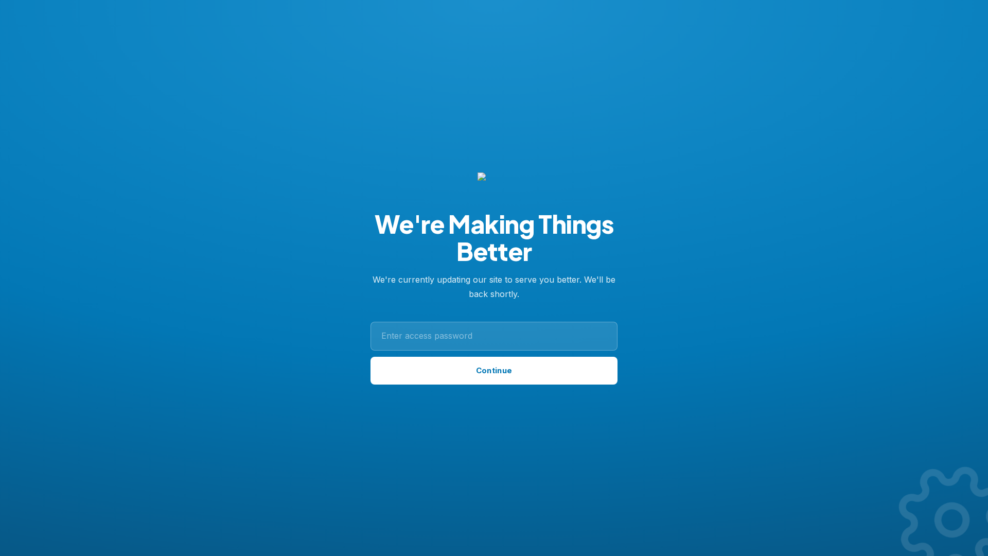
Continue (494, 370)
